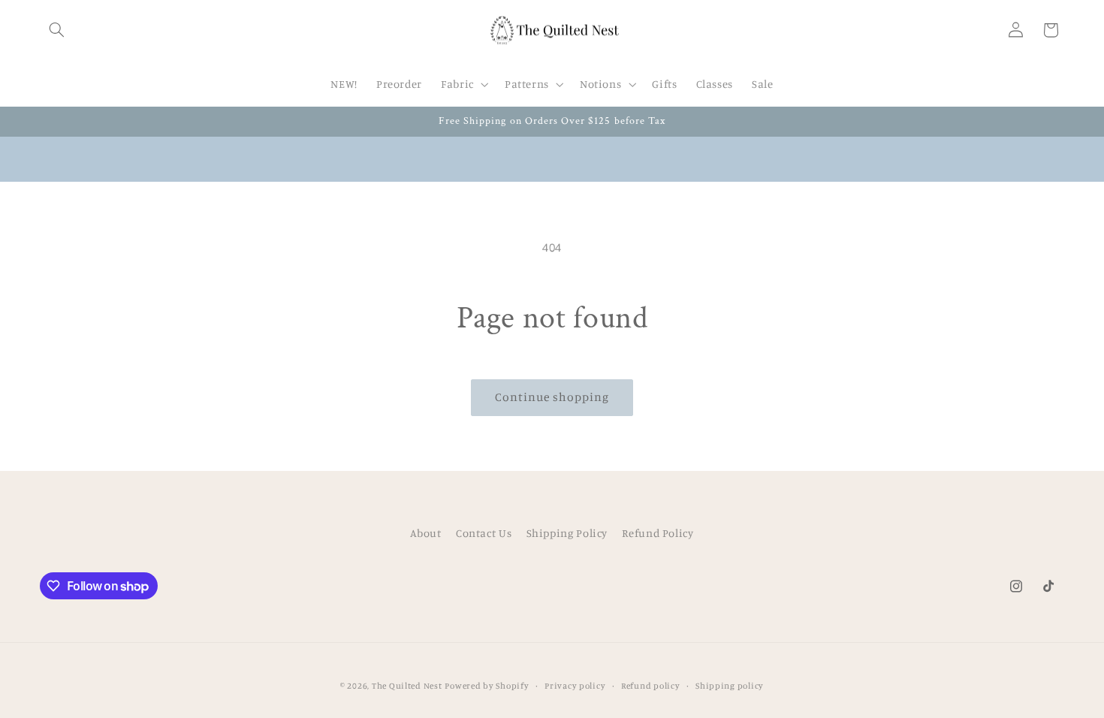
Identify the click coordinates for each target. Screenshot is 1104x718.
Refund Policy (657, 532)
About (425, 532)
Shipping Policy (567, 532)
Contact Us (483, 532)
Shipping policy (729, 685)
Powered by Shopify (487, 685)
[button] (57, 30)
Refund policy (650, 685)
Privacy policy (574, 685)
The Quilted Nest (407, 685)
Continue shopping (552, 397)
